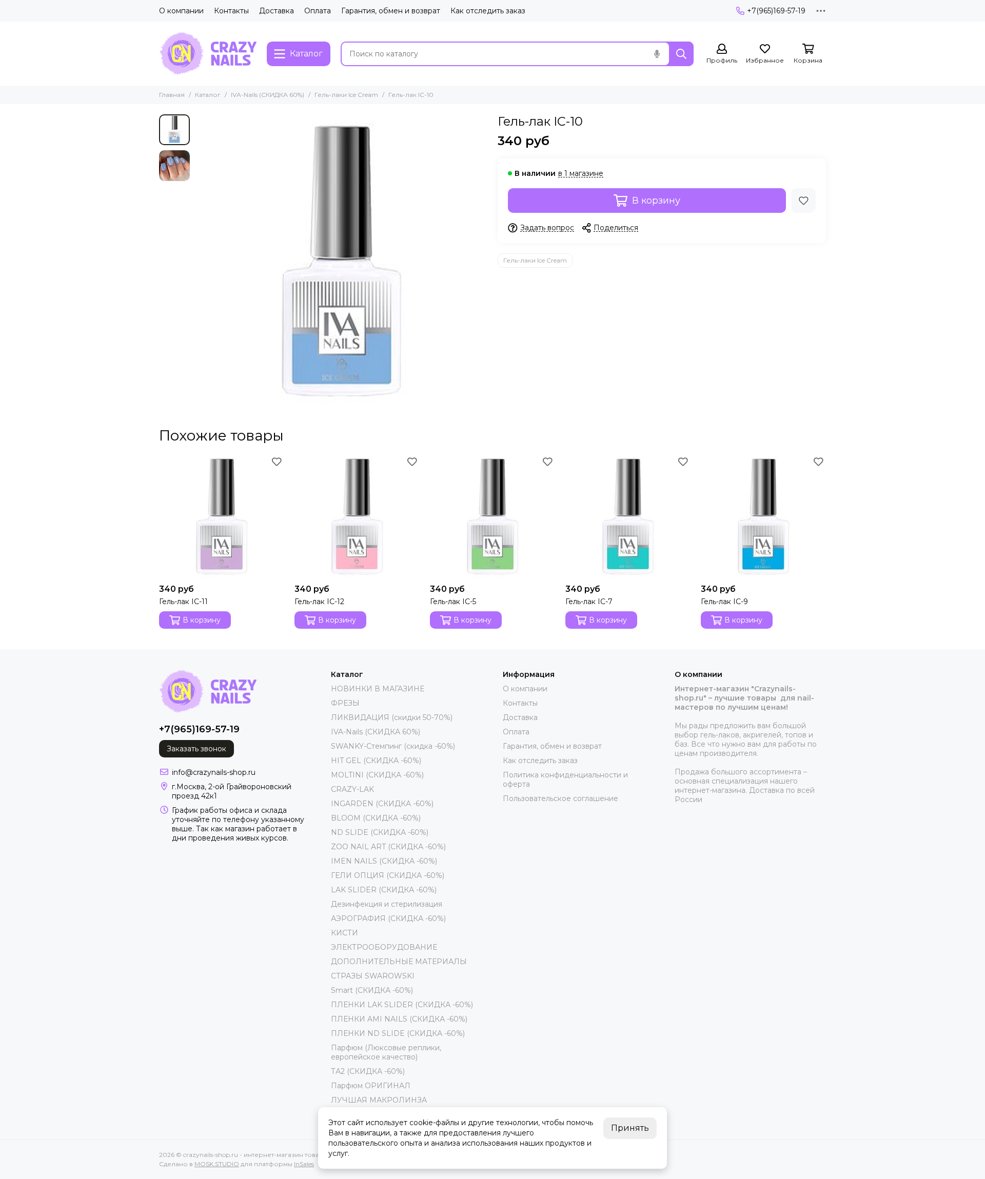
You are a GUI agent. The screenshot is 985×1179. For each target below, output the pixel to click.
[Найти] (681, 54)
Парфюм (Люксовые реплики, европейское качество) (386, 1052)
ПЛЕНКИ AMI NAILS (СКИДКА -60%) (399, 1019)
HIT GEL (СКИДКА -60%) (376, 760)
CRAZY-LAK (352, 789)
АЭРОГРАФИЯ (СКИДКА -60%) (388, 918)
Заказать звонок (196, 748)
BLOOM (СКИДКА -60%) (376, 818)
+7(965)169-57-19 (776, 10)
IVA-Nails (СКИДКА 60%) (267, 94)
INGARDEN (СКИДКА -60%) (382, 803)
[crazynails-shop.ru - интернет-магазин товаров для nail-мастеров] (208, 53)
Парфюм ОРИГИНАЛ (370, 1085)
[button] (200, 260)
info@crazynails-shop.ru (213, 772)
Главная (172, 94)
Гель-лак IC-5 (453, 601)
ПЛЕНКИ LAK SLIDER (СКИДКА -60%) (402, 1004)
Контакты (231, 10)
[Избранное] (803, 200)
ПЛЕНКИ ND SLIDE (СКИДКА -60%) (398, 1033)
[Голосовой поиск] (656, 54)
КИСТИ (344, 932)
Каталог (208, 94)
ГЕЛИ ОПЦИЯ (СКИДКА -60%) (387, 875)
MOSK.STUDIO (216, 1164)
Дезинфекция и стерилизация (386, 904)
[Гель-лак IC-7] (628, 516)
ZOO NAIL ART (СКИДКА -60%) (388, 846)
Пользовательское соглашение (560, 798)
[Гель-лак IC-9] (763, 516)
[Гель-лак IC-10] (341, 260)
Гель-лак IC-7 (589, 601)
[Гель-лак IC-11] (221, 516)
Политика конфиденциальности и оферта (565, 779)
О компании (181, 10)
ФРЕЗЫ (345, 703)
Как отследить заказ (487, 10)
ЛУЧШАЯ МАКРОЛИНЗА (379, 1100)
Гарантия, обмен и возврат (390, 10)
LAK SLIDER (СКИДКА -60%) (384, 889)
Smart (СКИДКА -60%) (372, 990)
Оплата (317, 10)
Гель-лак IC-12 (319, 601)
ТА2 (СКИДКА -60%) (368, 1071)
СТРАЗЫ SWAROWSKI (373, 976)
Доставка (276, 10)
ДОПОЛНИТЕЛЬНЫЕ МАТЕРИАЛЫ (399, 961)
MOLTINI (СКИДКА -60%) (377, 775)
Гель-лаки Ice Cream (346, 94)
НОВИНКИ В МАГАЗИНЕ (377, 688)
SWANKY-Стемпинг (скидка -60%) (393, 746)
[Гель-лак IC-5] (492, 516)
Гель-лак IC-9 (724, 601)
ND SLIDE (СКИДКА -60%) (379, 832)
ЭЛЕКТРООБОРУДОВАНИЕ (384, 947)
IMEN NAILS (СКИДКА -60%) (384, 861)
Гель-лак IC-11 (183, 601)
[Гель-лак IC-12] (357, 516)
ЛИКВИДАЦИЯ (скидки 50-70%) (391, 717)
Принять (630, 1128)
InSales (304, 1164)
